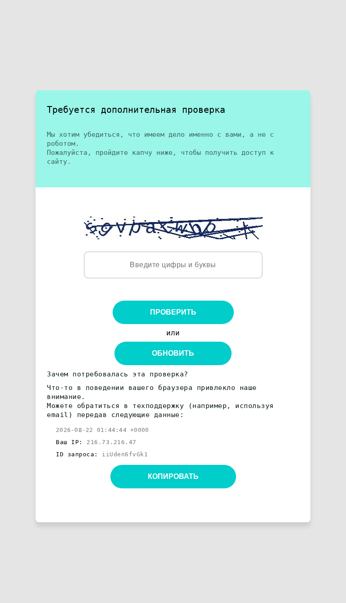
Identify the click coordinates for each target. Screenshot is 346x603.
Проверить (173, 312)
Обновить (173, 353)
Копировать (173, 476)
